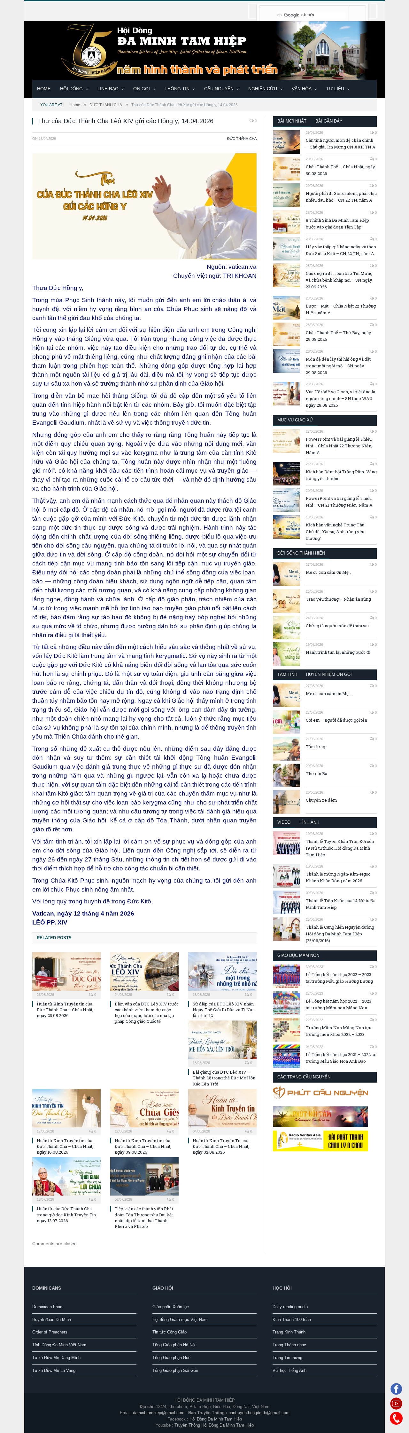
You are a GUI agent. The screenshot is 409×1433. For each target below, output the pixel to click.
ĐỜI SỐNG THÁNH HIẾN (301, 553)
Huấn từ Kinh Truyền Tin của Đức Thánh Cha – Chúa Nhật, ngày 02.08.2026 (221, 1146)
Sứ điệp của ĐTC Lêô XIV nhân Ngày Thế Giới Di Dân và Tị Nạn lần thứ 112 (224, 1009)
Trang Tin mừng (287, 1357)
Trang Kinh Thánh (289, 1332)
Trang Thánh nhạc (289, 1344)
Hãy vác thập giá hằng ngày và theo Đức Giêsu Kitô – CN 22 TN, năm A (341, 250)
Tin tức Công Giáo (169, 1332)
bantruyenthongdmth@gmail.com (258, 1412)
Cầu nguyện (219, 88)
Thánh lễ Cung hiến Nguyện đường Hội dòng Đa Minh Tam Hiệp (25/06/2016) (340, 933)
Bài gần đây (329, 121)
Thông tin (177, 88)
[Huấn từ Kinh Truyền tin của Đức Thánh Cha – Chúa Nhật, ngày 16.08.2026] (66, 1111)
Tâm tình (287, 674)
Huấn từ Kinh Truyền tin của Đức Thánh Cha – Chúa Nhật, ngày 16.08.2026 (65, 1146)
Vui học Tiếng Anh (289, 1370)
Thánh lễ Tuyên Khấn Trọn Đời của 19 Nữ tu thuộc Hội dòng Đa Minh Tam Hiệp (340, 848)
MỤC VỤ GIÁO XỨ (295, 420)
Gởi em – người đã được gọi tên (336, 720)
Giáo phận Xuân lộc (170, 1306)
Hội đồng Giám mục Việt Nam (180, 1319)
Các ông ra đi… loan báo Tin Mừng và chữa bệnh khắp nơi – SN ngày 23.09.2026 (339, 280)
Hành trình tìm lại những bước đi (338, 652)
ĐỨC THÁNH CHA (242, 138)
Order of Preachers (49, 1332)
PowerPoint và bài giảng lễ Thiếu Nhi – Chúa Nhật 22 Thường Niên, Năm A (339, 445)
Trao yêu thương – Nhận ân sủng (338, 599)
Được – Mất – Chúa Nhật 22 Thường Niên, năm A (341, 309)
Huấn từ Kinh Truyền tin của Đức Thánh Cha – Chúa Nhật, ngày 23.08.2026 (65, 1009)
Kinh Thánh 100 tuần (292, 1319)
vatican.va (242, 266)
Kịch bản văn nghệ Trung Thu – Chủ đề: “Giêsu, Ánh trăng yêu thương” (337, 531)
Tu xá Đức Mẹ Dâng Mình (56, 1357)
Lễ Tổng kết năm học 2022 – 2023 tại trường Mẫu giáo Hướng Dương (339, 978)
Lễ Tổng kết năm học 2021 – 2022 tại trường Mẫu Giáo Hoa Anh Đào (341, 1058)
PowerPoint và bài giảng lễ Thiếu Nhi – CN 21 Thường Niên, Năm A (339, 501)
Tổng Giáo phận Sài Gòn (175, 1370)
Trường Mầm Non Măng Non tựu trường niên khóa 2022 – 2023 (338, 1031)
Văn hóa (302, 88)
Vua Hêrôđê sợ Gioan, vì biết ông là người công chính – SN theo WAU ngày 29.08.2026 (340, 398)
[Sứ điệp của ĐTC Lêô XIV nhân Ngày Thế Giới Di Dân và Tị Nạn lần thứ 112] (222, 974)
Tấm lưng (315, 746)
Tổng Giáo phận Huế (171, 1357)
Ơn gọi (141, 88)
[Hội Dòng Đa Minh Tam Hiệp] (204, 49)
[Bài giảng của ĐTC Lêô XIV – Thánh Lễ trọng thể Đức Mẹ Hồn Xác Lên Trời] (222, 1043)
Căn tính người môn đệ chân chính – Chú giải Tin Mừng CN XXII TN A (340, 143)
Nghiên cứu (262, 88)
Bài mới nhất (291, 121)
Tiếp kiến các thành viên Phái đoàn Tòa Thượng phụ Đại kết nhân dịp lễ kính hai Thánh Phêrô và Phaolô (144, 1217)
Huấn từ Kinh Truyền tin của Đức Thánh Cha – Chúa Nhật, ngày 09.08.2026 (143, 1146)
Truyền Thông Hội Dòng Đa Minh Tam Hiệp (214, 1425)
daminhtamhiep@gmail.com (158, 1412)
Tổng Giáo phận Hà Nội (174, 1344)
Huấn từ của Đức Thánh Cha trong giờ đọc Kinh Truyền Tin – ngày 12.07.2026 (68, 1214)
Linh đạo (108, 88)
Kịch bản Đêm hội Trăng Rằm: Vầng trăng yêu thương (341, 475)
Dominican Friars (48, 1306)
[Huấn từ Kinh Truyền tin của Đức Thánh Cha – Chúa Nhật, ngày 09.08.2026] (144, 1111)
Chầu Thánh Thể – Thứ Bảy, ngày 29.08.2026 (338, 336)
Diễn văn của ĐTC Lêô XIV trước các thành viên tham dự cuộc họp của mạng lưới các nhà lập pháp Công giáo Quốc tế (147, 1012)
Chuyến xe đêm (321, 800)
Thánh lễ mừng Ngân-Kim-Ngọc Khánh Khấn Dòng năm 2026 (338, 877)
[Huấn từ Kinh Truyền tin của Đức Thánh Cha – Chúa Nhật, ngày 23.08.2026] (66, 974)
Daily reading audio (290, 1306)
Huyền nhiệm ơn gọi (329, 674)
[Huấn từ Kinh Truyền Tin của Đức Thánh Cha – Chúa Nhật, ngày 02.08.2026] (222, 1111)
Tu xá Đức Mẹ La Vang (53, 1370)
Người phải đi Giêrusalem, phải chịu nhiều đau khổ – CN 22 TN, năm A (341, 196)
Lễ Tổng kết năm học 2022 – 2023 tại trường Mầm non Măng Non (338, 1004)
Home (43, 88)
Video (283, 822)
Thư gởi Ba (316, 773)
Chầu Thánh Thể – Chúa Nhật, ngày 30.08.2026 (340, 170)
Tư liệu (335, 88)
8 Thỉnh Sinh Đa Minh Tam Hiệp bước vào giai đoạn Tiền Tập (337, 223)
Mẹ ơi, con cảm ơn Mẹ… (328, 572)
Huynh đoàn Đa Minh (51, 1319)
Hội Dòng (71, 88)
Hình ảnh (309, 822)
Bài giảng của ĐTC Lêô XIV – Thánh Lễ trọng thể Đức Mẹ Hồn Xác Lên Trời (224, 1077)
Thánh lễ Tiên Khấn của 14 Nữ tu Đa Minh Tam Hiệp (340, 904)
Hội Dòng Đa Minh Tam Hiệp (215, 1419)
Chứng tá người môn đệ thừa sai (337, 625)
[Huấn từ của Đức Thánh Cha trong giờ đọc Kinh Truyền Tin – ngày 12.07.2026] (66, 1179)
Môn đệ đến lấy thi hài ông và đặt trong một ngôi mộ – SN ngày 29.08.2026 (338, 365)
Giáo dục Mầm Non (298, 955)
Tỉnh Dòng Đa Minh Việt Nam (59, 1344)
